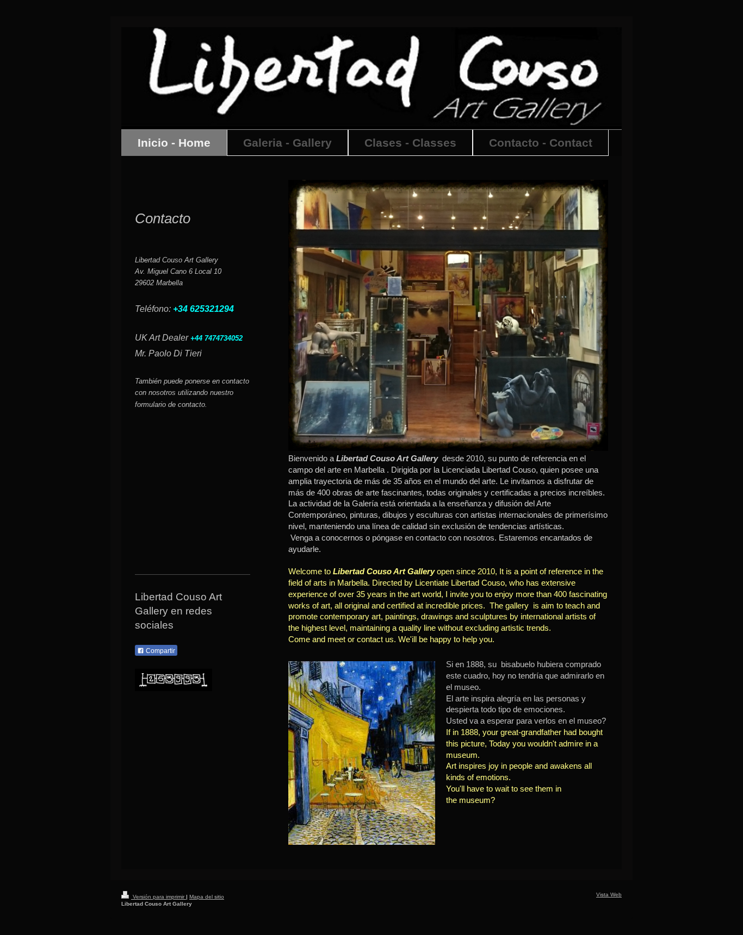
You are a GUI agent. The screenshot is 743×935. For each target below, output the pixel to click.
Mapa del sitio (206, 897)
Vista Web (609, 895)
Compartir (159, 651)
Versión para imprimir (158, 897)
